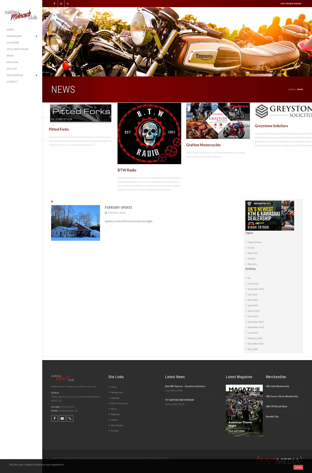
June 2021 (253, 332)
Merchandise (117, 425)
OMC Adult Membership (277, 386)
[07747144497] (68, 3)
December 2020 (256, 343)
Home (291, 89)
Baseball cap (272, 416)
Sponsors (252, 264)
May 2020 (253, 349)
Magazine (115, 414)
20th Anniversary (119, 403)
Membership (117, 392)
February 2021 (255, 338)
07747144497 (68, 406)
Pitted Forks (52, 129)
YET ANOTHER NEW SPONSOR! (179, 400)
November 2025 (256, 289)
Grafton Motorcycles (197, 145)
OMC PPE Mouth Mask (276, 406)
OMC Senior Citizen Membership (282, 396)
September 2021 (256, 327)
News (113, 408)
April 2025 (253, 305)
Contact (115, 430)
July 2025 (253, 294)
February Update (118, 207)
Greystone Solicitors (264, 126)
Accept (298, 467)
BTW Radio (120, 170)
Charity (251, 258)
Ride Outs (253, 253)
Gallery (114, 419)
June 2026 (253, 283)
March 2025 (254, 311)
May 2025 (253, 299)
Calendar (115, 398)
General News (255, 242)
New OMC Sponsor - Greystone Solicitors (185, 386)
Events (251, 247)
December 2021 (256, 321)
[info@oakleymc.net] (61, 3)
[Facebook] (54, 3)
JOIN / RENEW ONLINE (290, 3)
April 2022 (253, 316)
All (249, 278)
